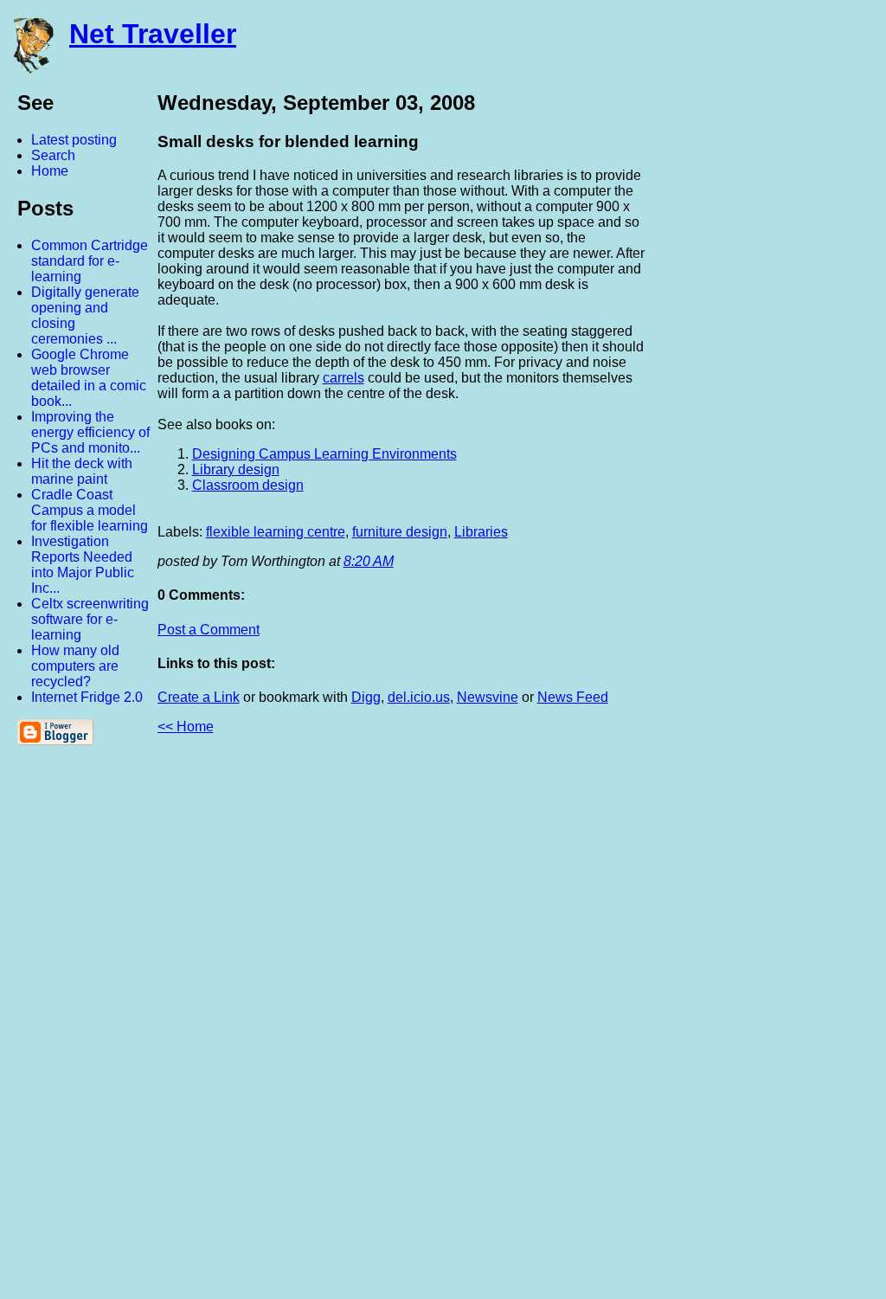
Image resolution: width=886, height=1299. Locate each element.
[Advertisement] (695, 1023)
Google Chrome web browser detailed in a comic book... (88, 377)
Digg (366, 697)
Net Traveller (152, 33)
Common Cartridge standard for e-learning (89, 261)
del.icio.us (419, 697)
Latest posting (74, 139)
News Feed (572, 697)
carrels (343, 377)
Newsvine (487, 697)
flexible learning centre (275, 531)
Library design (235, 469)
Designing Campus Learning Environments (324, 454)
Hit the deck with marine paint (81, 471)
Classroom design (248, 485)
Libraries (481, 531)
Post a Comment (208, 629)
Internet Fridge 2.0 (87, 697)
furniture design (399, 531)
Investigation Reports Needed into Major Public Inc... (82, 564)
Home (49, 171)
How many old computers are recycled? (75, 666)
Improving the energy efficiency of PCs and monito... (90, 432)
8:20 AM (368, 561)
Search (53, 155)
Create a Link (198, 697)
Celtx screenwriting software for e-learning (90, 619)
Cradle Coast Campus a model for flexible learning (89, 510)
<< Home (185, 726)
